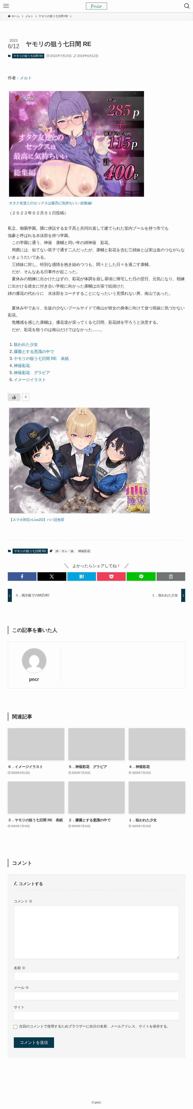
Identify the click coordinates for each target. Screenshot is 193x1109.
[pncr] (96, 6)
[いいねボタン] (14, 397)
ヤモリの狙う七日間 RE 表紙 (41, 358)
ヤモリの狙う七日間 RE (28, 55)
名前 (19, 968)
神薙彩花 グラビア (32, 373)
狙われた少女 (26, 344)
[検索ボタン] (187, 6)
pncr (34, 679)
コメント (23, 901)
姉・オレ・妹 (65, 551)
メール (21, 987)
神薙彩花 (22, 365)
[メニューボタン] (6, 6)
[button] (22, 576)
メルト (26, 78)
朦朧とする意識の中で (34, 351)
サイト (19, 1007)
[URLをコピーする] (171, 576)
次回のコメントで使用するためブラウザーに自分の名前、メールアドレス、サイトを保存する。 (94, 1026)
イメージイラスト (30, 380)
